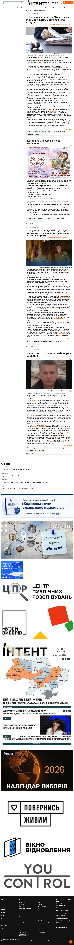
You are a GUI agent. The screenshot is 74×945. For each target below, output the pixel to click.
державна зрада (59, 448)
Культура (40, 920)
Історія (40, 904)
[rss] (57, 3)
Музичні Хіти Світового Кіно (11, 476)
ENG (60, 3)
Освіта (39, 924)
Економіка (22, 918)
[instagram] (50, 3)
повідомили (34, 400)
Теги (2, 928)
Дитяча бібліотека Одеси (35, 218)
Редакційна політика (62, 918)
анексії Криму (54, 121)
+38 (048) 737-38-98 (62, 910)
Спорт (39, 930)
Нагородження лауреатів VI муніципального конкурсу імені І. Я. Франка (25, 482)
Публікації (19, 7)
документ (39, 62)
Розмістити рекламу (62, 924)
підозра (37, 134)
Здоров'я (40, 918)
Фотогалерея (41, 932)
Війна (39, 914)
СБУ (49, 131)
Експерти (48, 7)
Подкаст (21, 926)
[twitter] (48, 3)
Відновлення (23, 914)
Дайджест (22, 916)
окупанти (59, 341)
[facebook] (46, 3)
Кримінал (42, 10)
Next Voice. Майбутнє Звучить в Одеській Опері (17, 488)
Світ (20, 930)
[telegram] (55, 3)
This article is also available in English (60, 24)
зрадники (30, 450)
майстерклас (31, 221)
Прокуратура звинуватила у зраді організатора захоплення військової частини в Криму (47, 233)
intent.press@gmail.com (63, 907)
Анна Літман (68, 129)
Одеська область (45, 448)
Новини (11, 7)
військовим (46, 288)
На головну (29, 10)
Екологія (40, 916)
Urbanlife (22, 902)
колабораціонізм (59, 131)
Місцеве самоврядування (45, 922)
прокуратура (31, 344)
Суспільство (23, 932)
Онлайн (21, 924)
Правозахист (23, 928)
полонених (62, 333)
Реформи (40, 928)
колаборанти (39, 450)
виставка (56, 218)
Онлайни (40, 7)
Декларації (62, 7)
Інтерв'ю (32, 7)
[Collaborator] (37, 570)
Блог (39, 908)
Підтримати (68, 3)
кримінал (30, 134)
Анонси (26, 7)
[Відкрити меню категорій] (2, 2)
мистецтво (41, 221)
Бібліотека (22, 911)
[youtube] (53, 3)
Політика (40, 926)
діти (62, 218)
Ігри (39, 902)
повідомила (37, 276)
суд (39, 344)
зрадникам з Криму (38, 426)
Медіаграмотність (24, 922)
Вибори (40, 911)
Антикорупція (42, 906)
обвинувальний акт (47, 341)
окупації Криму (58, 318)
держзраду (53, 111)
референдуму (64, 297)
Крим (28, 131)
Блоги (54, 7)
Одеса (48, 218)
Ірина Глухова (67, 445)
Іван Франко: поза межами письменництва (16, 469)
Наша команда (60, 915)
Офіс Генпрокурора (39, 131)
